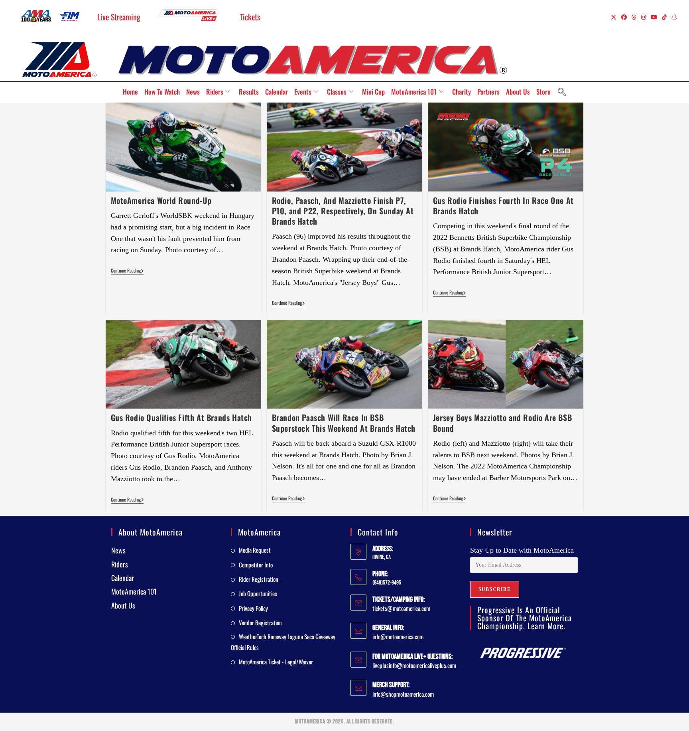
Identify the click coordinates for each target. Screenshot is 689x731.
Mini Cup (373, 92)
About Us (518, 92)
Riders (214, 92)
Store (543, 92)
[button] (562, 92)
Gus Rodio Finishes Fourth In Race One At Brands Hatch (503, 205)
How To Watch (162, 92)
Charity (461, 92)
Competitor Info (256, 564)
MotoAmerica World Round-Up (161, 200)
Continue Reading (127, 271)
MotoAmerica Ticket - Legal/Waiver (276, 661)
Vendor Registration (260, 622)
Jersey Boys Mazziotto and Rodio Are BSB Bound (502, 422)
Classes (336, 92)
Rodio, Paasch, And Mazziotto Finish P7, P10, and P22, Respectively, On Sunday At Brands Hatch (343, 210)
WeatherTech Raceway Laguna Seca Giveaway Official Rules (283, 642)
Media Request (255, 549)
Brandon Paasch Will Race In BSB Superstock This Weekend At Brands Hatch (343, 422)
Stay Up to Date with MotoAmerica (522, 550)
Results (249, 92)
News (193, 92)
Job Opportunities (258, 593)
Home (130, 92)
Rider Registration (258, 579)
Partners (488, 92)
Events (302, 92)
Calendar (276, 92)
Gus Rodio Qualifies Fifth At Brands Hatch (181, 417)
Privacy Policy (253, 608)
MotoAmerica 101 (414, 92)
